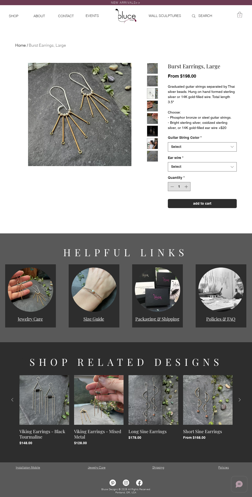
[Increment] (187, 186)
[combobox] (202, 147)
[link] (239, 15)
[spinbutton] (179, 186)
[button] (30, 290)
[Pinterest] (113, 483)
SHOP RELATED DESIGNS (126, 361)
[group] (126, 413)
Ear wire (175, 158)
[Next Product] (240, 400)
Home (20, 45)
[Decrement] (172, 186)
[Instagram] (126, 483)
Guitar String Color (185, 138)
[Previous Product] (12, 400)
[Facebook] (139, 483)
